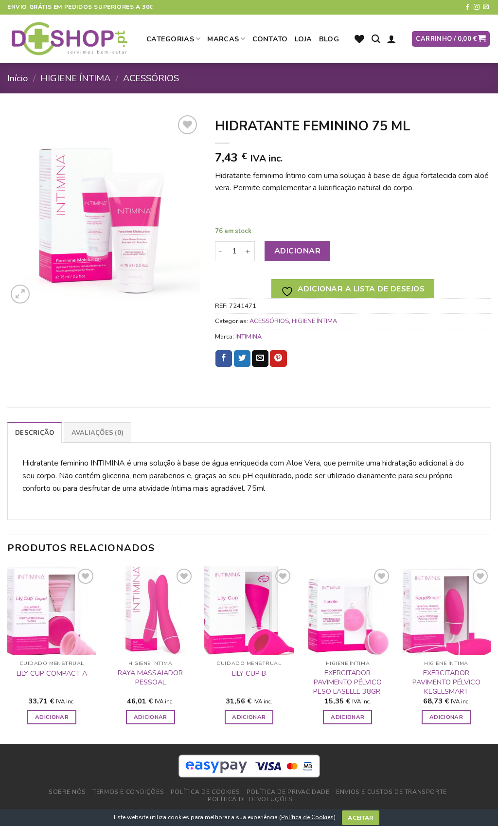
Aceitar (361, 818)
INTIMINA (248, 336)
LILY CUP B (249, 673)
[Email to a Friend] (260, 358)
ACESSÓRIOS (151, 78)
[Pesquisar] (376, 39)
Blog (329, 39)
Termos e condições (128, 792)
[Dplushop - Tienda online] (69, 39)
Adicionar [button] (52, 717)
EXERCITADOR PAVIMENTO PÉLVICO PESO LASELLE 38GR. (347, 682)
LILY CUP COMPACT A (52, 673)
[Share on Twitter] (242, 358)
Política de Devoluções (250, 799)
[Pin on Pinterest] (278, 358)
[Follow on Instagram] (477, 7)
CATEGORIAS (170, 39)
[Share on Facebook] (223, 358)
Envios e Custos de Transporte (391, 792)
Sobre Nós (67, 792)
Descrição (34, 433)
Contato (270, 39)
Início (17, 78)
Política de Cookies (307, 817)
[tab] (34, 432)
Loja (303, 39)
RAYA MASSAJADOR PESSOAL (150, 677)
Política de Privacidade (288, 792)
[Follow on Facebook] (467, 7)
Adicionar (297, 251)
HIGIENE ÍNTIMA (75, 78)
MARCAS (223, 39)
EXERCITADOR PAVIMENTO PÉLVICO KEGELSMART (446, 682)
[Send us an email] (486, 7)
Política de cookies (205, 792)
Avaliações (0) (97, 433)
